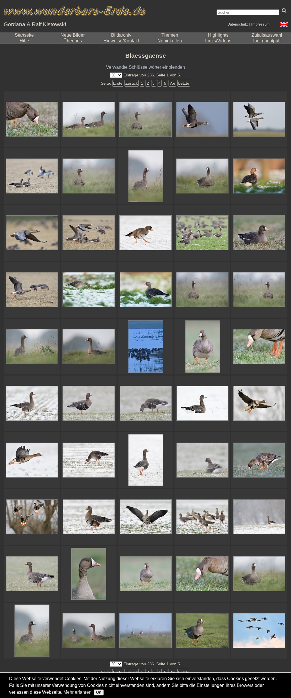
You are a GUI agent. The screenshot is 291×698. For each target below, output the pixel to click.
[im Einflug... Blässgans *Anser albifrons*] (32, 517)
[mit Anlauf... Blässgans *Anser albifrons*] (32, 290)
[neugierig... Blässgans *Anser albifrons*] (202, 290)
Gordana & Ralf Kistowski (35, 24)
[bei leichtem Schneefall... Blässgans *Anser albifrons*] (32, 574)
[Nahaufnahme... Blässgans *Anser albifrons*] (32, 119)
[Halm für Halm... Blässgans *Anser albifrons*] (259, 460)
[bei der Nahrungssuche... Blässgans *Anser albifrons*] (145, 233)
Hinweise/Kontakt (121, 40)
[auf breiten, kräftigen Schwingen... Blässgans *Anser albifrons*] (32, 460)
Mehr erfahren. (78, 692)
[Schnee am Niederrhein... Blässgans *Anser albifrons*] (259, 517)
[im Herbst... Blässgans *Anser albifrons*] (202, 176)
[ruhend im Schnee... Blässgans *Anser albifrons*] (202, 403)
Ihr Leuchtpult (266, 40)
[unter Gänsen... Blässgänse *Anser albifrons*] (145, 631)
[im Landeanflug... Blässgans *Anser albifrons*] (259, 403)
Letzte (183, 83)
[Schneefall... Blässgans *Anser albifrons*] (89, 403)
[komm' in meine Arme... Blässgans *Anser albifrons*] (145, 517)
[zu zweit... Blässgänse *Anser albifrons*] (89, 631)
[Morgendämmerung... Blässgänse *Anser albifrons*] (145, 346)
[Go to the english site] (284, 25)
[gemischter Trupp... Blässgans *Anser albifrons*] (202, 517)
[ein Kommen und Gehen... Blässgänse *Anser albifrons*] (89, 233)
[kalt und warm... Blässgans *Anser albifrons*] (145, 290)
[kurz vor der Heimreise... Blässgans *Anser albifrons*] (202, 119)
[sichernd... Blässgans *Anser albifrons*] (32, 346)
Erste (117, 83)
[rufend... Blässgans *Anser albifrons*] (89, 176)
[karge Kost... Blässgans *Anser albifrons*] (202, 574)
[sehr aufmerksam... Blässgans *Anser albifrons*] (259, 574)
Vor (172, 83)
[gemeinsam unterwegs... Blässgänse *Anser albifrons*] (259, 119)
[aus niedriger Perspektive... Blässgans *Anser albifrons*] (32, 631)
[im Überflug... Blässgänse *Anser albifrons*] (259, 631)
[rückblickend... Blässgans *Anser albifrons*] (145, 176)
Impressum (260, 24)
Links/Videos (218, 40)
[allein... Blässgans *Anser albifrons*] (259, 176)
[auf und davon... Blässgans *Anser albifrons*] (145, 460)
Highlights (218, 35)
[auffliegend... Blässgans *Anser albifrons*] (32, 233)
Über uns (72, 40)
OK (98, 692)
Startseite (24, 35)
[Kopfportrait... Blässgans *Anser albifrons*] (89, 574)
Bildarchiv (121, 35)
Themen (169, 35)
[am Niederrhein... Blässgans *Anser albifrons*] (89, 346)
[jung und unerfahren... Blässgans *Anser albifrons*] (202, 346)
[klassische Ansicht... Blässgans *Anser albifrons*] (32, 403)
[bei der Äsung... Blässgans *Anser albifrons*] (89, 460)
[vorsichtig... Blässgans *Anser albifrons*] (259, 290)
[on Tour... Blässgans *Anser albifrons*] (89, 517)
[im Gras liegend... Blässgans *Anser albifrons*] (259, 233)
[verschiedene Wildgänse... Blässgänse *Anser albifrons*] (32, 176)
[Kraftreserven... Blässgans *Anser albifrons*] (145, 403)
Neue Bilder (73, 35)
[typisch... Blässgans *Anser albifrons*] (145, 119)
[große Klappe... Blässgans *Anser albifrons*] (202, 631)
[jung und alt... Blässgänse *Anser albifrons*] (89, 119)
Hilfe (24, 40)
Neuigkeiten (169, 40)
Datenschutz (237, 24)
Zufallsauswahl (266, 35)
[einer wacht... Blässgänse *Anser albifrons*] (202, 233)
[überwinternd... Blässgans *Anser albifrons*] (89, 290)
